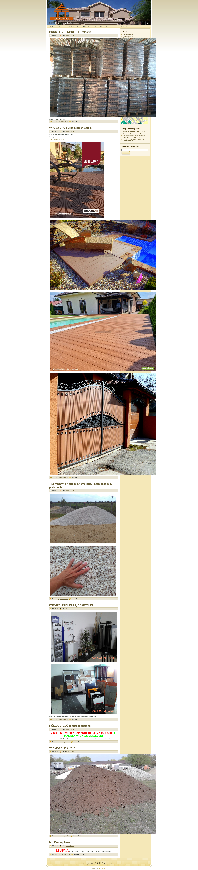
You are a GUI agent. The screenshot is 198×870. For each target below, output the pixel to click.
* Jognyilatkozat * (99, 862)
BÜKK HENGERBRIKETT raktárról (70, 32)
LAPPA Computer (102, 868)
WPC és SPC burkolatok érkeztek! (70, 127)
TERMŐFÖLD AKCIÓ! (62, 748)
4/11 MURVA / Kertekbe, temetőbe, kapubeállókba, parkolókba (134, 136)
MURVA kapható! (60, 842)
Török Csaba (70, 35)
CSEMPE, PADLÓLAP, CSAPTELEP (71, 605)
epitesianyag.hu (120, 0)
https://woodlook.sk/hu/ (56, 139)
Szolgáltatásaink (128, 36)
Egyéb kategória (63, 121)
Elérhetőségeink (128, 34)
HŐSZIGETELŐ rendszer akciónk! (70, 725)
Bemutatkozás (127, 38)
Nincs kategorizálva (64, 742)
